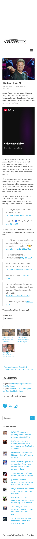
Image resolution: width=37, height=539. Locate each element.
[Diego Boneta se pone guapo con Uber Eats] (8, 332)
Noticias (6, 88)
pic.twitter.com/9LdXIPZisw (17, 295)
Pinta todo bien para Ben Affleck (15, 367)
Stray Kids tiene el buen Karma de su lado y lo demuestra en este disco (22, 491)
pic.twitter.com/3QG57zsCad (18, 248)
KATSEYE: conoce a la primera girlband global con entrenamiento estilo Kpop (21, 434)
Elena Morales (20, 86)
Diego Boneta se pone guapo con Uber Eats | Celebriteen (17, 389)
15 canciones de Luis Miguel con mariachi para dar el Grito (22, 474)
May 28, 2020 (12, 223)
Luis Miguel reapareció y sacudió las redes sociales (8, 356)
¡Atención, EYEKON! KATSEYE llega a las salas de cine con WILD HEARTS (22, 482)
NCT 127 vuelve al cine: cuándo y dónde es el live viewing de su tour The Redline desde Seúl (22, 445)
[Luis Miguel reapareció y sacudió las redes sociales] (8, 348)
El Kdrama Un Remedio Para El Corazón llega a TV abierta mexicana (22, 455)
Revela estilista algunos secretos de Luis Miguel (23, 339)
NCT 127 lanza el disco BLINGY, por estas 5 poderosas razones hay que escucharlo (22, 500)
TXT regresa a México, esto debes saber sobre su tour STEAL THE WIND (21, 520)
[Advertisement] (18, 18)
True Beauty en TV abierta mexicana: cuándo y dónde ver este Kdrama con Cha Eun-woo (22, 510)
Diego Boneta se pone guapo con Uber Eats (7, 339)
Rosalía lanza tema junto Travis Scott (19, 369)
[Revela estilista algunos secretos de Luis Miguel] (23, 332)
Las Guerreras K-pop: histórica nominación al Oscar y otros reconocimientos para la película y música (22, 465)
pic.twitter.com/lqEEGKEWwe (19, 269)
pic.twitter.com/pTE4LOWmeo (19, 215)
